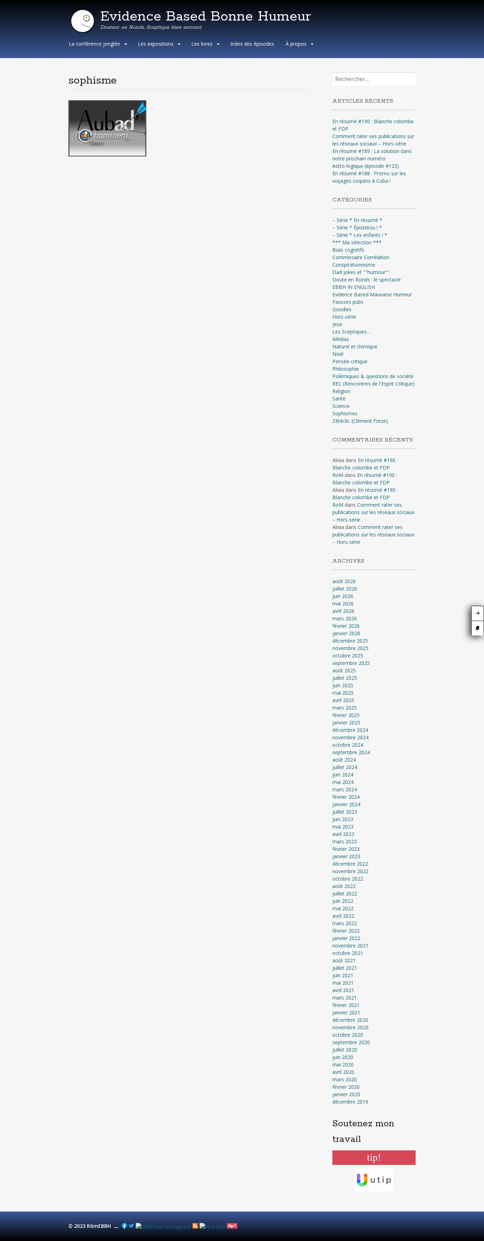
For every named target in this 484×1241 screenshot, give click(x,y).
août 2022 (344, 886)
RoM (337, 475)
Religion (341, 391)
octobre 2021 (347, 953)
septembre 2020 (351, 1042)
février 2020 (346, 1086)
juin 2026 (342, 596)
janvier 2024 (346, 804)
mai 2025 (343, 692)
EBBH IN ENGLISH (353, 287)
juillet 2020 (344, 1049)
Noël (337, 354)
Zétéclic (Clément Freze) (360, 420)
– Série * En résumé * (357, 220)
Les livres (202, 43)
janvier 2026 (346, 633)
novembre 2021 (350, 945)
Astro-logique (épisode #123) (365, 166)
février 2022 (346, 930)
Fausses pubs (348, 301)
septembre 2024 (351, 752)
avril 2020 (343, 1072)
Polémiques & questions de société (372, 376)
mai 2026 (343, 603)
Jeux (337, 324)
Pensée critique (349, 361)
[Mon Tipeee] (232, 1226)
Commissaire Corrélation (360, 257)
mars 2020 (344, 1079)
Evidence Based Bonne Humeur (205, 16)
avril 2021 (343, 990)
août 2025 (344, 670)
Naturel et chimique (354, 346)
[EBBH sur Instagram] (163, 1226)
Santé (338, 398)
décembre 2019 (350, 1101)
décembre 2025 (350, 640)
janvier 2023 (346, 856)
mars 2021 (344, 997)
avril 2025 (343, 700)
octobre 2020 (347, 1034)
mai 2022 (343, 908)
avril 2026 (343, 611)
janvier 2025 (346, 722)
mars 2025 (344, 707)
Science (341, 406)
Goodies (341, 309)
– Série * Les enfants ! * (359, 235)
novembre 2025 (350, 648)
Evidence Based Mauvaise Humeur (372, 294)
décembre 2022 (350, 863)
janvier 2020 (346, 1094)
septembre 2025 (351, 663)
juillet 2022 (344, 893)
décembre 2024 (350, 730)
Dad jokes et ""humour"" (361, 272)
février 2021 (346, 1005)
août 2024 (344, 759)
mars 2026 (344, 618)
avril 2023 (343, 834)
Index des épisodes (252, 43)
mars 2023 (344, 841)
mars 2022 (344, 923)
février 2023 (346, 849)
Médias (340, 339)
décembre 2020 (350, 1020)
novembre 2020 (350, 1027)
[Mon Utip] (212, 1226)
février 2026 (346, 625)
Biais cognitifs (348, 249)
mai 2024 (343, 782)
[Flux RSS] (195, 1226)
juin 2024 (342, 774)
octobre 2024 (347, 744)
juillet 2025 (344, 677)
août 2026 (344, 581)
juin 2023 (342, 819)
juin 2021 (342, 975)
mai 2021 (343, 982)
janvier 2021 (346, 1012)
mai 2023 (343, 826)
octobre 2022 (347, 878)
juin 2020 (342, 1057)
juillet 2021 (344, 967)
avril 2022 (343, 915)
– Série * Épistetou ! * (357, 227)
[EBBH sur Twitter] (131, 1226)
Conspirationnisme (353, 264)
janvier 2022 (346, 938)
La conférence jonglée (94, 43)
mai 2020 (343, 1064)
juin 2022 (342, 901)
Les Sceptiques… (351, 331)
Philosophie (345, 368)
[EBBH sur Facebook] (124, 1226)
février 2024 (346, 796)
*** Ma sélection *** (357, 242)
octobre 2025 (347, 655)
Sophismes (345, 413)
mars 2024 (344, 789)
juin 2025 (342, 685)
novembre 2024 (350, 737)
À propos (296, 43)
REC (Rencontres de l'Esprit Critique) (373, 383)
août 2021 (344, 960)
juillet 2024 (344, 767)
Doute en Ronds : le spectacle (366, 279)
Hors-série (344, 316)
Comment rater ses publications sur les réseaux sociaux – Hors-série (373, 512)
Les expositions (156, 43)
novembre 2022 (350, 871)
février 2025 (346, 715)
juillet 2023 (344, 811)
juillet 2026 (344, 588)
